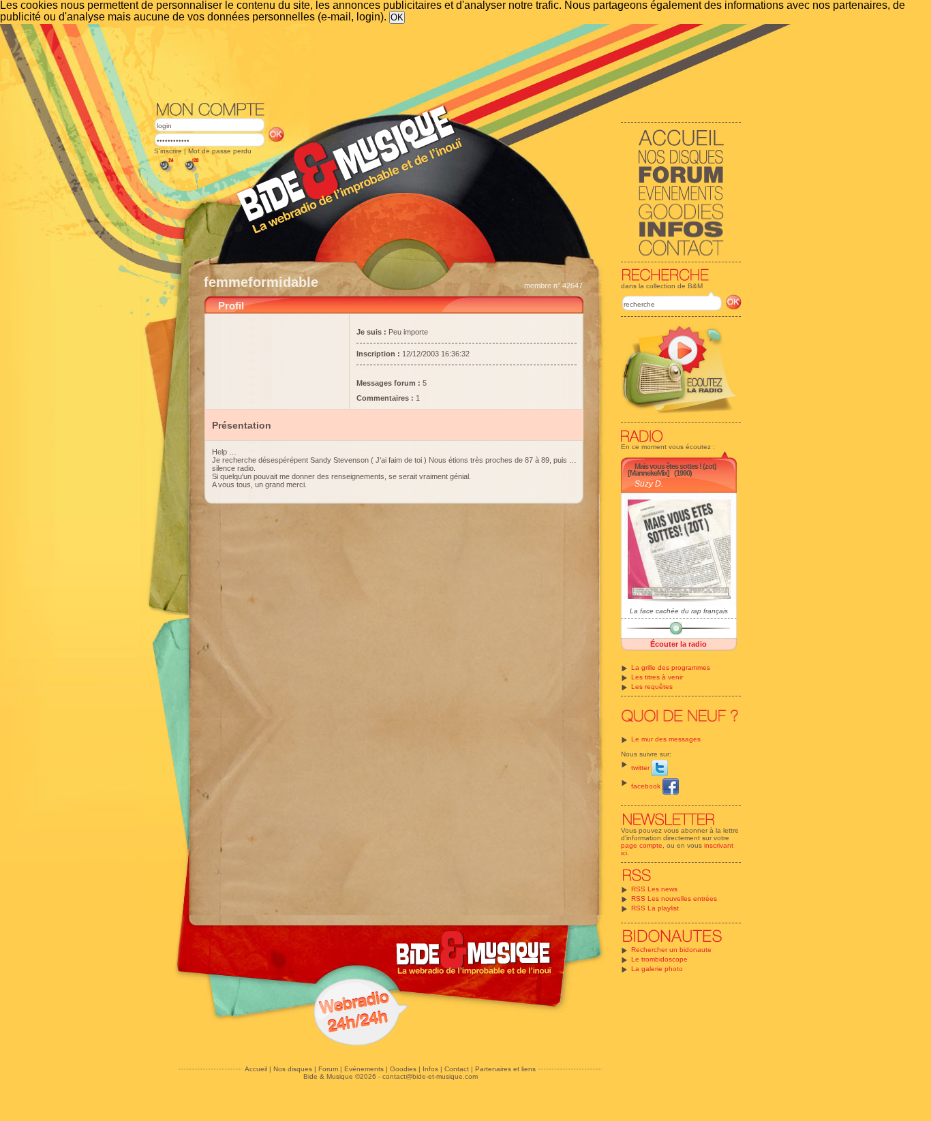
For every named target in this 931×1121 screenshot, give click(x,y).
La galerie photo (657, 968)
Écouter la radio (678, 644)
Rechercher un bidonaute (671, 949)
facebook (646, 786)
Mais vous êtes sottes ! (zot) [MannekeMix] (672, 469)
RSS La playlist (655, 908)
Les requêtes (652, 686)
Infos (430, 1069)
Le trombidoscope (659, 959)
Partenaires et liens (505, 1069)
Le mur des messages (666, 739)
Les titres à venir (657, 677)
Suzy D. (649, 484)
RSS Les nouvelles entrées (674, 898)
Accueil (256, 1069)
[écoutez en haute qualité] (190, 172)
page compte (641, 845)
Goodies (403, 1069)
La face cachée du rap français (679, 611)
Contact (456, 1069)
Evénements (364, 1069)
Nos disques (292, 1069)
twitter (641, 767)
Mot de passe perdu (219, 151)
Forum (328, 1069)
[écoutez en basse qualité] (165, 172)
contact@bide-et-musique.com (430, 1076)
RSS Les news (654, 889)
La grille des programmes (670, 667)
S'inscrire (168, 151)
